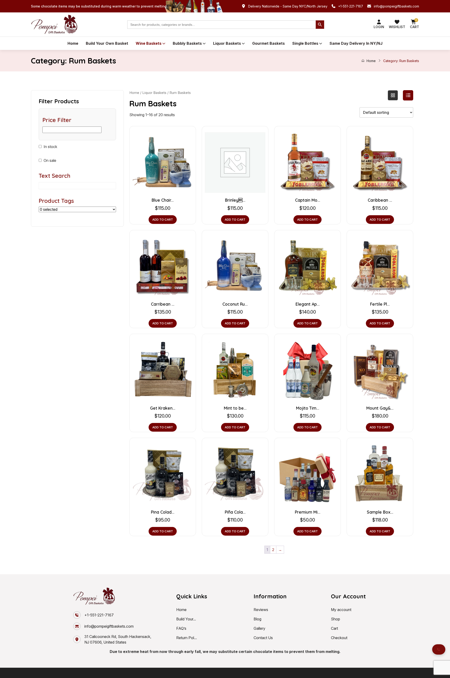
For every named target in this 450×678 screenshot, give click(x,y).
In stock (50, 146)
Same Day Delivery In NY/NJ (356, 43)
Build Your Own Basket (107, 43)
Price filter (56, 119)
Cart (334, 628)
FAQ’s (181, 628)
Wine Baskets (148, 43)
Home (73, 43)
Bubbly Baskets (187, 43)
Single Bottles (305, 43)
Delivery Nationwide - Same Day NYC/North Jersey (287, 6)
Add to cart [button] (162, 219)
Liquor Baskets (227, 43)
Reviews (261, 609)
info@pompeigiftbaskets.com (396, 6)
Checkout (339, 637)
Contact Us (263, 637)
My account (341, 609)
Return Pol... (186, 637)
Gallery (259, 628)
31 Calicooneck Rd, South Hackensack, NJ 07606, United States (117, 639)
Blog (257, 619)
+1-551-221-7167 (350, 6)
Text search (54, 175)
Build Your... (186, 619)
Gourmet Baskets (268, 43)
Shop (335, 619)
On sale (50, 160)
